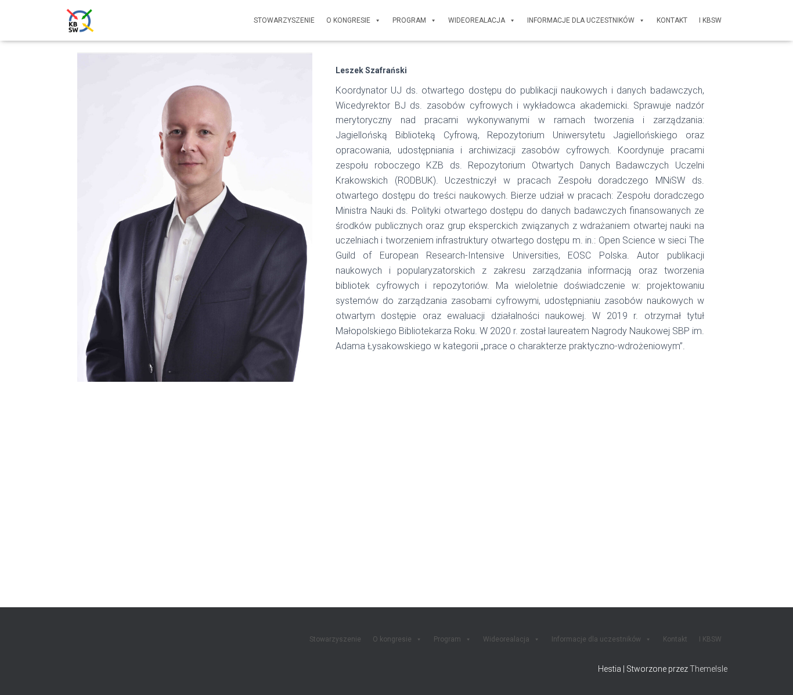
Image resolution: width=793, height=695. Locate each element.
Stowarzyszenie (284, 20)
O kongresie (348, 20)
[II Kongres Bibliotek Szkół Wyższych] (80, 20)
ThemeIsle (708, 668)
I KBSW (710, 20)
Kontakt (672, 20)
